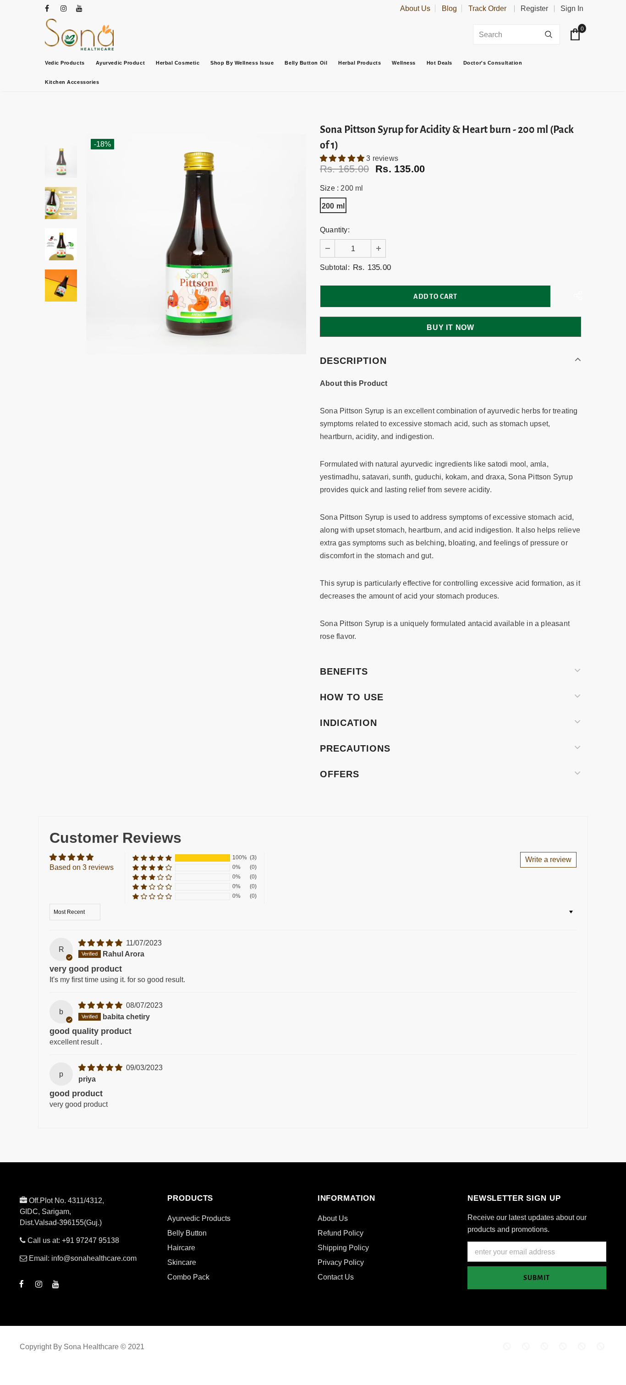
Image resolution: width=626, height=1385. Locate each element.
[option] (196, 244)
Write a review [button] (548, 859)
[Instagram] (66, 9)
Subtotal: (335, 267)
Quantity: (335, 230)
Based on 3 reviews (81, 867)
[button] (343, 158)
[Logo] (102, 34)
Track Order (487, 8)
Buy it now (450, 327)
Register (534, 8)
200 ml (333, 206)
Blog (449, 8)
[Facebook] (50, 9)
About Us (415, 8)
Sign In (571, 8)
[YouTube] (82, 9)
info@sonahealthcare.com (94, 1258)
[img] (101, 943)
